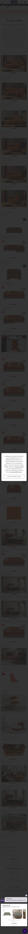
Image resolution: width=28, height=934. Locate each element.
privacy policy (19, 467)
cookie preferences (15, 472)
